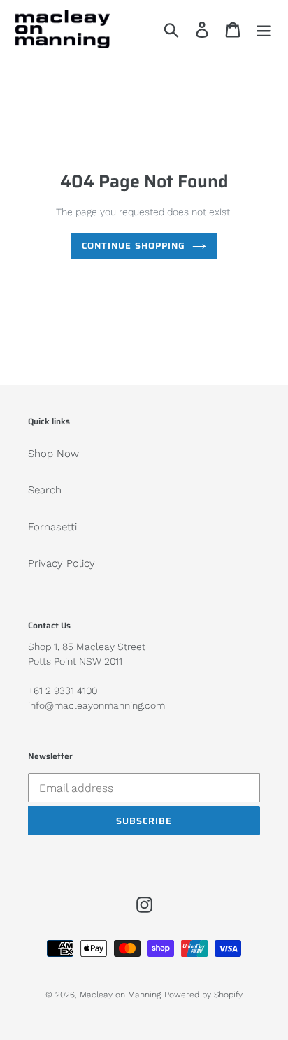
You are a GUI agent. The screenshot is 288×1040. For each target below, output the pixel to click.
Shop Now (53, 453)
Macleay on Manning (120, 994)
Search (45, 490)
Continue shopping (133, 245)
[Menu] (263, 29)
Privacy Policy (61, 563)
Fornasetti (52, 527)
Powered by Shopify (203, 994)
